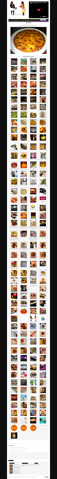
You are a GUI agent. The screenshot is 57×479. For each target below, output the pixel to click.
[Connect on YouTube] (48, 477)
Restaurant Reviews (29, 21)
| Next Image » (35, 25)
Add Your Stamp (24, 463)
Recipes (13, 21)
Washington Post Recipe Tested (20, 21)
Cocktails (34, 21)
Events (10, 21)
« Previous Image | (22, 25)
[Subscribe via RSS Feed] (44, 477)
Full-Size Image (26, 25)
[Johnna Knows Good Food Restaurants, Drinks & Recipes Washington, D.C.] (17, 15)
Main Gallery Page (31, 25)
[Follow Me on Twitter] (45, 477)
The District (11, 463)
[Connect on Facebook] (46, 477)
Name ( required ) (22, 447)
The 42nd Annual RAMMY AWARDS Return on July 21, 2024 (16, 468)
